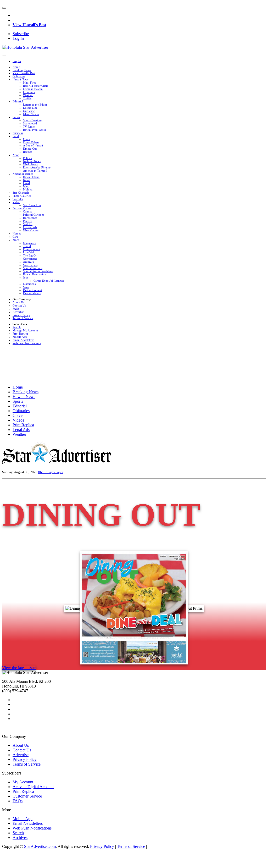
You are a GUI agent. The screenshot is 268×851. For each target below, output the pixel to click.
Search (17, 327)
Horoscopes (30, 217)
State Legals (30, 264)
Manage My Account (25, 330)
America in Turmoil (35, 170)
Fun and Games (22, 208)
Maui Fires (29, 82)
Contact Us (19, 305)
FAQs (16, 308)
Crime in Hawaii (33, 88)
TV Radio (29, 126)
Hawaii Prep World (34, 129)
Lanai (26, 183)
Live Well (29, 252)
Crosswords (30, 227)
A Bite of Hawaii (33, 145)
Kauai (26, 180)
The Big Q (29, 255)
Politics (27, 158)
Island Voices (31, 114)
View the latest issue (19, 667)
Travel (27, 246)
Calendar (18, 198)
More (16, 239)
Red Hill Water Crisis (35, 85)
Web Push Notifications (27, 343)
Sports (16, 117)
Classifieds (29, 283)
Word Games (30, 230)
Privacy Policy (21, 315)
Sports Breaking (32, 120)
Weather (28, 95)
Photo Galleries (22, 195)
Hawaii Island (31, 176)
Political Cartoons (33, 214)
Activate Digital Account (33, 786)
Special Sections (32, 268)
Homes (17, 233)
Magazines (29, 242)
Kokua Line (30, 107)
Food (16, 136)
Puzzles (27, 220)
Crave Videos (31, 142)
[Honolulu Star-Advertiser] (25, 47)
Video (16, 202)
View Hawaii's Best (29, 25)
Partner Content (32, 290)
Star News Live (32, 205)
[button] (4, 8)
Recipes (27, 151)
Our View (29, 110)
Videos (18, 420)
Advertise (18, 311)
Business (18, 132)
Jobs (25, 277)
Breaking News (22, 70)
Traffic (27, 98)
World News (30, 164)
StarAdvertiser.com (40, 846)
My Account (23, 782)
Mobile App (20, 336)
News (16, 154)
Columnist (29, 92)
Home (16, 66)
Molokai (28, 189)
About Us (18, 302)
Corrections (30, 258)
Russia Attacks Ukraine (37, 167)
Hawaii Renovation (34, 274)
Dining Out (30, 148)
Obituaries (19, 76)
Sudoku (27, 224)
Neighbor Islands (23, 173)
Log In (18, 38)
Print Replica (20, 333)
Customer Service (27, 796)
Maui (26, 186)
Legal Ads (21, 429)
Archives (28, 261)
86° (41, 472)
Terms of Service (23, 318)
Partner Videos (32, 293)
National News (32, 161)
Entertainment (31, 249)
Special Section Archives (38, 271)
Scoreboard (30, 123)
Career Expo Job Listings (49, 280)
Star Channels (21, 192)
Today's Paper (53, 472)
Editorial (18, 101)
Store (26, 286)
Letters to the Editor (35, 104)
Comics (27, 211)
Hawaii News (20, 79)
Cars (15, 236)
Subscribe (21, 33)
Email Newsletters (23, 339)
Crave (26, 139)
